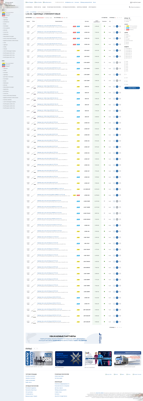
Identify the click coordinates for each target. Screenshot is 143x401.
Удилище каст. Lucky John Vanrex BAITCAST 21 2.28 (48, 68)
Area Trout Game (129, 40)
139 (127, 77)
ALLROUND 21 (129, 50)
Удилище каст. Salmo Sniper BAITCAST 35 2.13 (47, 110)
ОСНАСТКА (5, 32)
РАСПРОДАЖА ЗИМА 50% (9, 106)
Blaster (127, 43)
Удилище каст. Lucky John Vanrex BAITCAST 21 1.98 (48, 62)
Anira (127, 37)
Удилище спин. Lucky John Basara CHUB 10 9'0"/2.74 (49, 303)
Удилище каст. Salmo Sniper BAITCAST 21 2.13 (47, 86)
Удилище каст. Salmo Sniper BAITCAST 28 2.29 (47, 104)
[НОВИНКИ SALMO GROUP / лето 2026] (39, 358)
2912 (127, 64)
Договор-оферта (59, 388)
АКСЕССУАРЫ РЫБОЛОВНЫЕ (9, 38)
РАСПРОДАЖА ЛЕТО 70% (9, 57)
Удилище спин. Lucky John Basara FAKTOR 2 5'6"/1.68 (49, 315)
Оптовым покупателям (69, 7)
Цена (51, 17)
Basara (127, 42)
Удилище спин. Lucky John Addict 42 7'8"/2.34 (47, 152)
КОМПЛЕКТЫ (6, 21)
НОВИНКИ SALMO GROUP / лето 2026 (34, 366)
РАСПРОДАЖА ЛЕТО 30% (9, 53)
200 (66, 17)
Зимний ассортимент (30, 378)
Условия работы (29, 394)
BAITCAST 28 (129, 56)
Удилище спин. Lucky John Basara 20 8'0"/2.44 (47, 267)
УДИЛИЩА (5, 19)
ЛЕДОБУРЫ (5, 89)
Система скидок (58, 378)
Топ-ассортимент (9, 12)
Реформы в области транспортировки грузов (124, 366)
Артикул (47, 17)
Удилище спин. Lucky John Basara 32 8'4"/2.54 (47, 291)
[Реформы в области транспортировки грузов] (127, 358)
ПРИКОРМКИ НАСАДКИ (8, 36)
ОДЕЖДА (5, 44)
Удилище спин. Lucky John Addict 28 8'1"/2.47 (47, 128)
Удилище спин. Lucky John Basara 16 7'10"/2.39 (48, 248)
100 (64, 17)
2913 (127, 66)
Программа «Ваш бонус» (31, 390)
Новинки (7, 15)
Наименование (40, 17)
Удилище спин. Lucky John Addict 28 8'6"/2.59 (47, 134)
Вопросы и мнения (82, 7)
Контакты (77, 2)
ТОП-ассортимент (133, 26)
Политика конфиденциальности (62, 383)
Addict (127, 34)
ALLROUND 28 (129, 51)
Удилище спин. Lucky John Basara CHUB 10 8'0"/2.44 (49, 297)
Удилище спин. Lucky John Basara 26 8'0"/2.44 (47, 279)
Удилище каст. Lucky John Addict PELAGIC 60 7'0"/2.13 (49, 25)
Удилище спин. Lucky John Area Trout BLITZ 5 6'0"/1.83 (49, 230)
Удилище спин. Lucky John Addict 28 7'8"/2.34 (47, 122)
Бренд (34, 17)
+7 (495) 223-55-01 (59, 2)
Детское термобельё (90, 367)
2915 (127, 69)
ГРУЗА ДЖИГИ (6, 28)
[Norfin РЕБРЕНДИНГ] (68, 358)
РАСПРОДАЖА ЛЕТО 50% (9, 55)
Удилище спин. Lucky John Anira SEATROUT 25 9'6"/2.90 (49, 206)
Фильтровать (132, 87)
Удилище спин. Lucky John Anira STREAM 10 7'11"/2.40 (49, 212)
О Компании (29, 7)
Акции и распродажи (30, 380)
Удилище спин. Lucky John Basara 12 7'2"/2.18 (47, 242)
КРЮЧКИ (5, 30)
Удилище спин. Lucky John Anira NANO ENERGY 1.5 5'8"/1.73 (50, 188)
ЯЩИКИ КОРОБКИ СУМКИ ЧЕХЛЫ (10, 40)
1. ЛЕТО (27, 11)
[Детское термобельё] (98, 358)
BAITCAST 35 (129, 57)
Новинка (131, 29)
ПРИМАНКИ (5, 34)
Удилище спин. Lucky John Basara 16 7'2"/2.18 (47, 255)
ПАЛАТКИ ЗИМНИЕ (7, 99)
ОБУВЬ (4, 47)
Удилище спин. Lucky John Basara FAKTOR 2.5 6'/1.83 (49, 321)
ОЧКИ (4, 42)
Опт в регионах (29, 392)
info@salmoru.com (69, 2)
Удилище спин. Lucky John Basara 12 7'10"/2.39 (48, 236)
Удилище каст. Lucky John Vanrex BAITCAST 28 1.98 (48, 74)
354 (127, 81)
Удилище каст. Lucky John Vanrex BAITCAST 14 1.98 (48, 49)
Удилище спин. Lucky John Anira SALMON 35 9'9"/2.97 (49, 200)
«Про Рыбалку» (92, 7)
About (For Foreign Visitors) (61, 396)
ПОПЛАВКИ (5, 26)
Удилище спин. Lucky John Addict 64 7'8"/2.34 (47, 176)
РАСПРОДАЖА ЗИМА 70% (9, 108)
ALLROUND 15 (129, 48)
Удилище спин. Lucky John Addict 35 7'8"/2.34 (47, 140)
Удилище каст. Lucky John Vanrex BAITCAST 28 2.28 (48, 80)
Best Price (7, 14)
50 (62, 17)
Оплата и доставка (59, 376)
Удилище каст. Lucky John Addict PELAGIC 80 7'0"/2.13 (49, 37)
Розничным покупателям (53, 7)
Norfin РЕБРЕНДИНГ (59, 367)
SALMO (127, 21)
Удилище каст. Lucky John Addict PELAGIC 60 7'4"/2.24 (49, 31)
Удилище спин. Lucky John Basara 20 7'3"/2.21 (47, 261)
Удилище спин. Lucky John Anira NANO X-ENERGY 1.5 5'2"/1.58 (51, 194)
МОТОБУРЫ (6, 91)
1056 (127, 84)
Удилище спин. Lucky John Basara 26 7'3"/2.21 (47, 273)
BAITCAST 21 (129, 54)
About (94, 2)
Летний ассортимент (30, 376)
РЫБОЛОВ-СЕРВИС (100, 392)
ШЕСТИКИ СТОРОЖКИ (8, 76)
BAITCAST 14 (129, 53)
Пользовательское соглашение (62, 385)
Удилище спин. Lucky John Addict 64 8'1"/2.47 (47, 182)
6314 (127, 70)
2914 (127, 67)
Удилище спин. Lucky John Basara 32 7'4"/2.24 (47, 285)
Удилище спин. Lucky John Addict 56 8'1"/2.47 (47, 170)
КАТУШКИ (5, 17)
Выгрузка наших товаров (31, 396)
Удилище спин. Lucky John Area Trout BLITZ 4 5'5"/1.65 (49, 224)
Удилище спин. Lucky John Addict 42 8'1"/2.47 (47, 158)
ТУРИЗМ (5, 49)
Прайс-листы (37, 7)
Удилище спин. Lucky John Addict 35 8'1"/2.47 (47, 146)
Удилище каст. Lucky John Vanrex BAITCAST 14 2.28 (48, 56)
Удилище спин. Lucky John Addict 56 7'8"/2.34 (47, 164)
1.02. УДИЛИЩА (33, 11)
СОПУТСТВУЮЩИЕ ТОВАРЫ (9, 51)
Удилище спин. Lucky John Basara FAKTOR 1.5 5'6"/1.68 (49, 309)
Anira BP (127, 39)
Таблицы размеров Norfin (86, 2)
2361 (127, 61)
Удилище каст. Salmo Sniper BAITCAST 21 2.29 (47, 92)
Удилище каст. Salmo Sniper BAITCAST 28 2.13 (47, 98)
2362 (127, 63)
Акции (44, 7)
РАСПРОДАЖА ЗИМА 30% (9, 104)
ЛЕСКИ (4, 24)
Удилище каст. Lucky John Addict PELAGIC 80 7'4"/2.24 (49, 43)
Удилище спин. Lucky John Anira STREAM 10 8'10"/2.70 (49, 218)
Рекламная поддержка (31, 388)
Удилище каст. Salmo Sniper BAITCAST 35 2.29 (47, 116)
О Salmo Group (58, 392)
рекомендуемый (133, 27)
